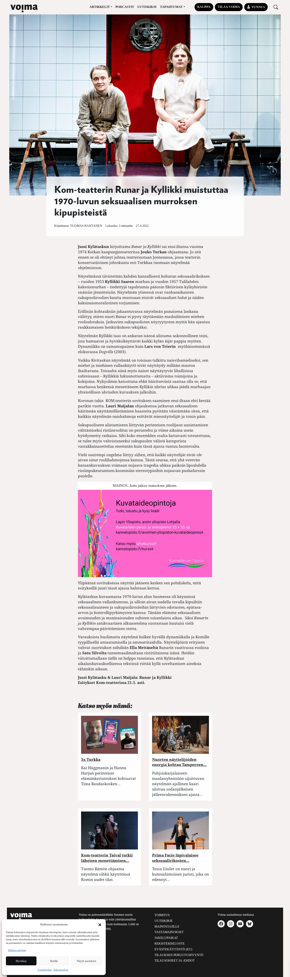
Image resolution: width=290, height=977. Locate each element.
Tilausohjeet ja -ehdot (174, 960)
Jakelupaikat (166, 937)
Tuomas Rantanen (86, 225)
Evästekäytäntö (45, 969)
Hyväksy (21, 961)
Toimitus (162, 915)
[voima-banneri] (145, 533)
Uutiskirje (147, 7)
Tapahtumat (171, 7)
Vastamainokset (169, 932)
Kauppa (203, 7)
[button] (100, 924)
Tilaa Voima (229, 7)
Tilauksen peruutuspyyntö (178, 955)
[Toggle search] (276, 7)
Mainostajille (166, 926)
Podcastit (124, 7)
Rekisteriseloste (61, 969)
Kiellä (54, 961)
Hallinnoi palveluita (17, 950)
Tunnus (258, 7)
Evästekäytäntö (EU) (173, 949)
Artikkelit (100, 7)
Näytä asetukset (86, 961)
